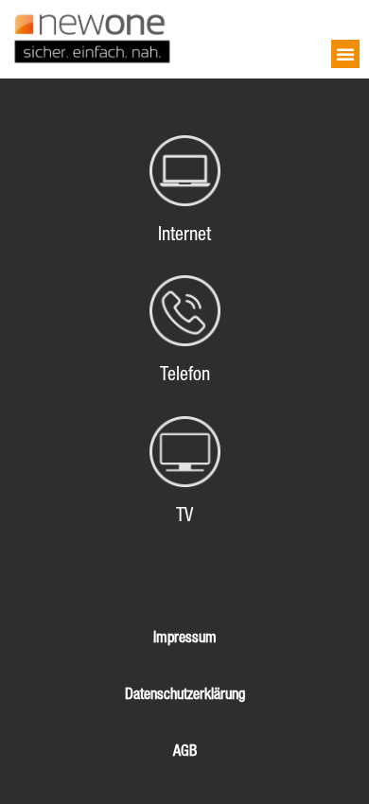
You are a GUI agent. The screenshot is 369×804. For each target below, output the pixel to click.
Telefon (185, 373)
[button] (345, 54)
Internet (184, 233)
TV (184, 514)
